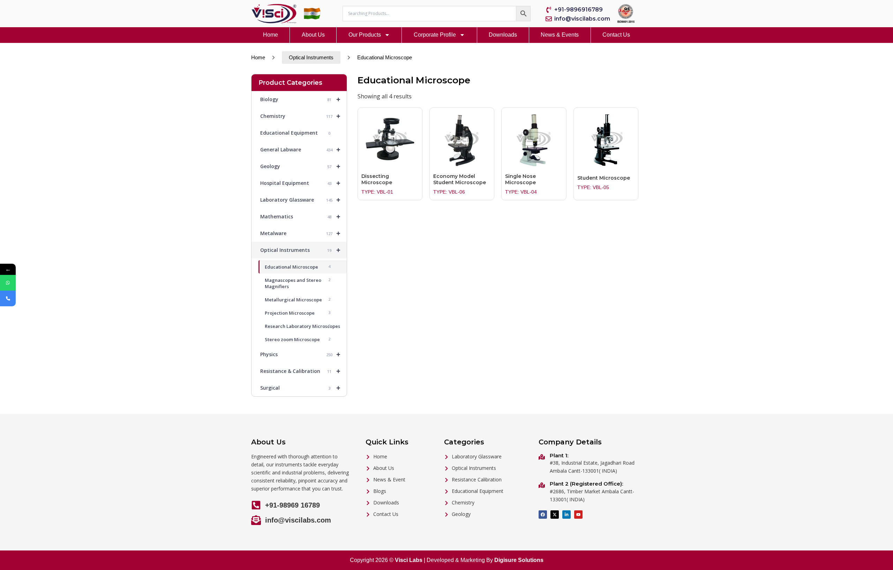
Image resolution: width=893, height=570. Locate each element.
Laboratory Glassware (300, 200)
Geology (300, 166)
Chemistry (300, 116)
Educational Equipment (295, 132)
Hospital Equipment (300, 183)
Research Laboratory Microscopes (302, 326)
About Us (313, 35)
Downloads (503, 35)
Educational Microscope (297, 267)
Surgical (300, 388)
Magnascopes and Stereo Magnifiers (297, 283)
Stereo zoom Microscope (297, 339)
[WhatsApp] (8, 283)
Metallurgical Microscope (297, 300)
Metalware (300, 233)
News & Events (560, 35)
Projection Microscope (297, 313)
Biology (300, 99)
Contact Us (616, 35)
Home (270, 35)
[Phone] (8, 298)
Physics (300, 354)
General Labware (300, 149)
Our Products (364, 35)
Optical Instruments (311, 57)
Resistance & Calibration (300, 371)
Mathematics (300, 216)
